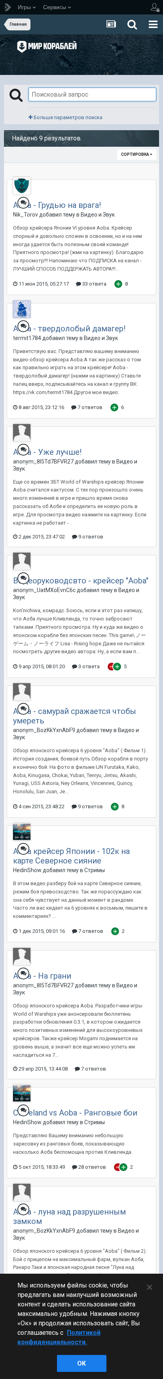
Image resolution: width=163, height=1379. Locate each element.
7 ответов (89, 407)
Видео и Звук (98, 214)
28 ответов (91, 1167)
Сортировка (135, 154)
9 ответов (90, 537)
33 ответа (93, 284)
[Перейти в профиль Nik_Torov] (21, 185)
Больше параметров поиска (67, 117)
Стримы (94, 870)
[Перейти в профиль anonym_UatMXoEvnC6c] (21, 561)
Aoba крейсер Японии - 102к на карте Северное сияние (71, 855)
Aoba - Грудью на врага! (57, 205)
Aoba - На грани (42, 976)
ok (81, 1363)
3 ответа (88, 666)
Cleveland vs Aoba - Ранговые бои (75, 1112)
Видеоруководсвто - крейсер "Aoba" (80, 580)
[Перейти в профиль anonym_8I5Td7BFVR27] (21, 432)
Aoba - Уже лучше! (47, 452)
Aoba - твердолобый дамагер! (69, 328)
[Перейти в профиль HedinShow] (21, 832)
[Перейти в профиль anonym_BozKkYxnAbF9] (21, 692)
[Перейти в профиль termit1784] (21, 309)
